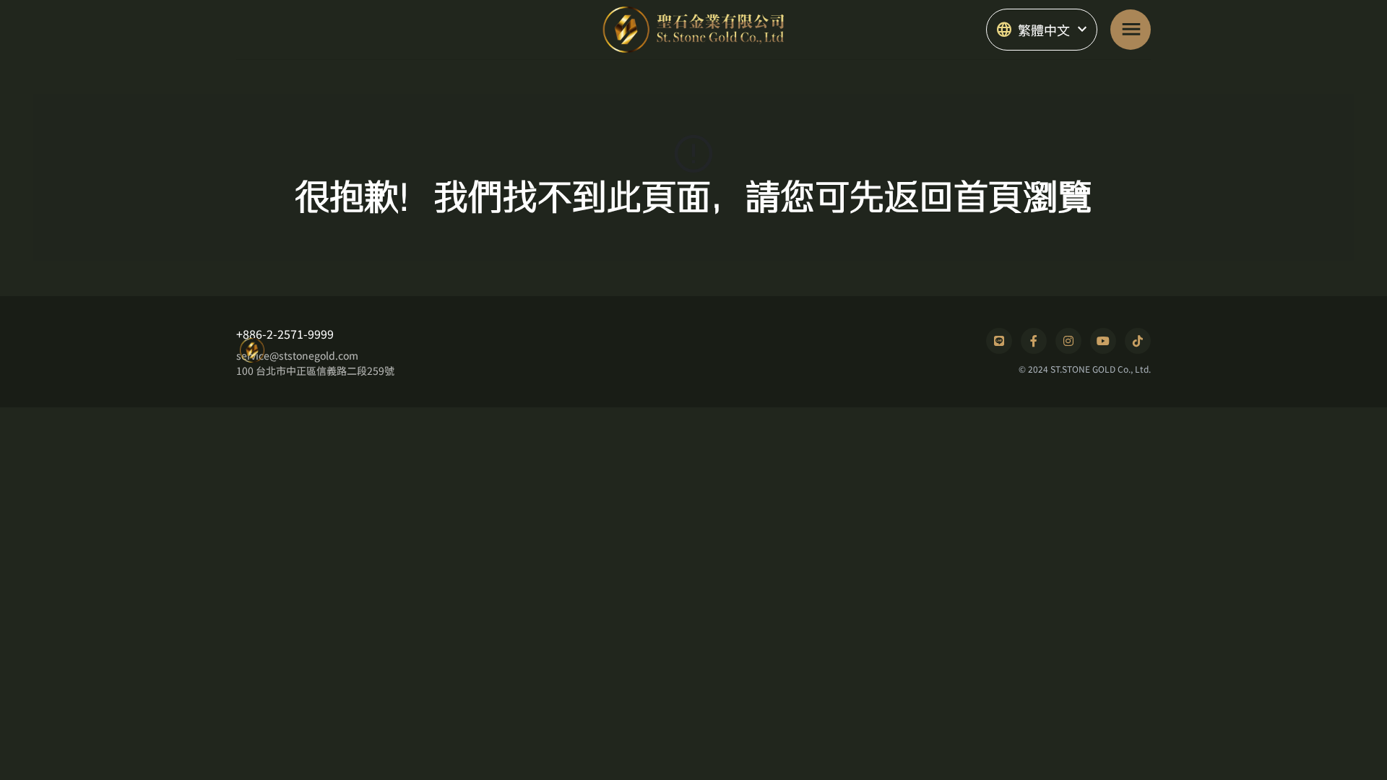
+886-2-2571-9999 (285, 333)
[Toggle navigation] (1130, 29)
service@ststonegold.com (297, 355)
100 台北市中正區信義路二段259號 (315, 370)
